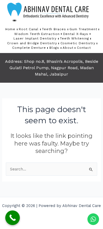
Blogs (54, 48)
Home (10, 29)
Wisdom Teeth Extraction (37, 34)
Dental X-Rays (75, 34)
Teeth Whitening (74, 38)
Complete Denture (29, 48)
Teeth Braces (54, 29)
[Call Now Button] (12, 217)
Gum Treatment (83, 29)
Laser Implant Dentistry (35, 38)
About (68, 48)
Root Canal (29, 29)
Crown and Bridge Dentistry (32, 43)
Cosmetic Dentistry (77, 43)
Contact (84, 48)
